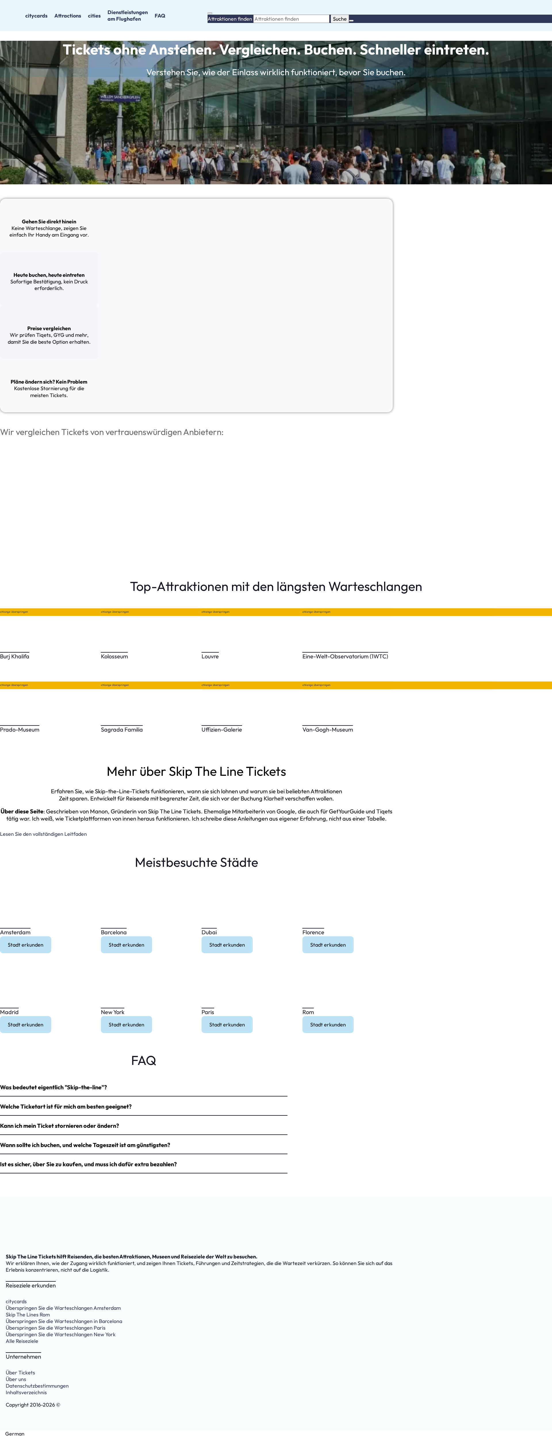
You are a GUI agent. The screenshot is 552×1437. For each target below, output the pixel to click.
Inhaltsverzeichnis (26, 1392)
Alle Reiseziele (22, 1341)
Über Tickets (20, 1372)
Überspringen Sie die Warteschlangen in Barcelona (64, 1321)
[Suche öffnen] (210, 13)
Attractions (67, 15)
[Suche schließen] (351, 21)
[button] (144, 1087)
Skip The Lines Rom (28, 1314)
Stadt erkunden (25, 944)
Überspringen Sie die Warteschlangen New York (61, 1334)
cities (94, 15)
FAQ (160, 15)
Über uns (16, 1379)
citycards (36, 15)
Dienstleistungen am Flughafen (128, 15)
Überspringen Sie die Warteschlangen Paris (56, 1327)
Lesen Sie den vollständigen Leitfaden (43, 834)
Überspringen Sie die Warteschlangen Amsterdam (63, 1308)
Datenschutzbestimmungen (37, 1385)
